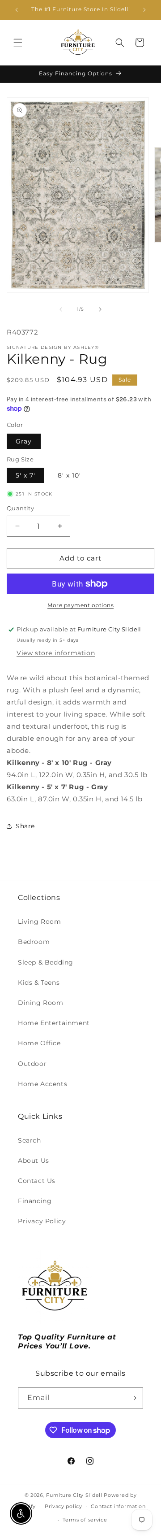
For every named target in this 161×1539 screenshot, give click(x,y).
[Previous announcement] (16, 10)
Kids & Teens (38, 982)
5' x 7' (25, 475)
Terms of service (85, 1520)
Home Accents (42, 1084)
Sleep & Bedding (45, 962)
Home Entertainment (54, 1023)
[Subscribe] (133, 1398)
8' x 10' (69, 475)
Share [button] (25, 826)
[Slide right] (100, 309)
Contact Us (36, 1181)
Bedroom (34, 942)
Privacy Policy (42, 1221)
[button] (18, 42)
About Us (33, 1160)
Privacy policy (63, 1506)
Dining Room (41, 1003)
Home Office (39, 1043)
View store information (56, 653)
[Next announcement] (144, 10)
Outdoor (32, 1064)
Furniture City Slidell (74, 1495)
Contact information (118, 1506)
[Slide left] (61, 309)
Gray (24, 441)
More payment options (80, 605)
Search (29, 1140)
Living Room (39, 921)
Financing (34, 1201)
